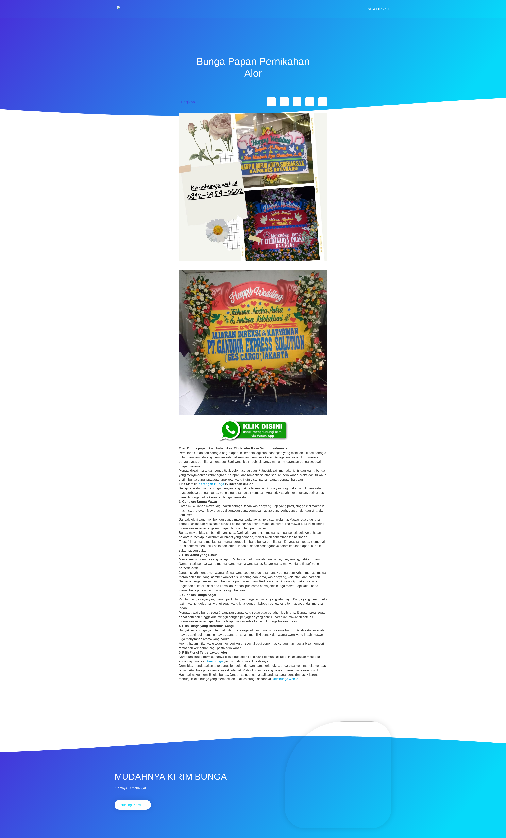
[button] (271, 101)
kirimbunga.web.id (285, 679)
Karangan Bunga (211, 484)
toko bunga (215, 661)
